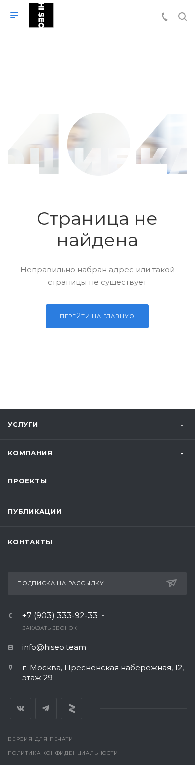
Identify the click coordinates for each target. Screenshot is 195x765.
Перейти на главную (97, 316)
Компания (30, 453)
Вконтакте (21, 708)
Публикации (35, 511)
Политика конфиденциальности (63, 753)
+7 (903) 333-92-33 (60, 616)
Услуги (23, 424)
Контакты (30, 542)
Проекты (28, 481)
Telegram (46, 708)
